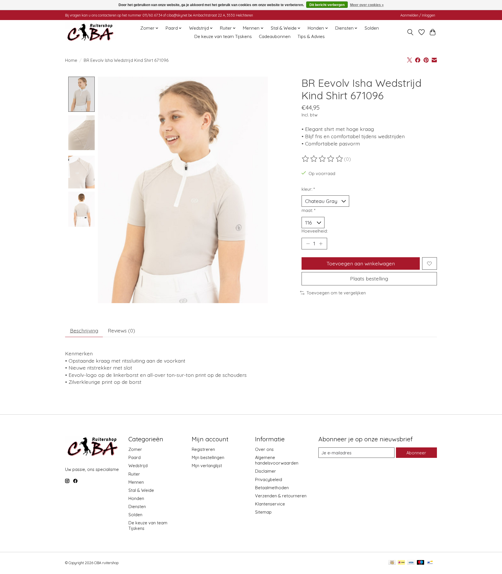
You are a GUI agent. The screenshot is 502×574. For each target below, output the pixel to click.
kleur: (308, 189)
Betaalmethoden (272, 487)
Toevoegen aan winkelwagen (361, 263)
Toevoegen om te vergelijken (336, 293)
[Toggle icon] (410, 32)
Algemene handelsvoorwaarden (276, 460)
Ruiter (134, 474)
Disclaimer (265, 471)
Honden (136, 498)
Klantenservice (270, 504)
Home (71, 60)
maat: (308, 210)
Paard (134, 457)
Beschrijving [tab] (84, 330)
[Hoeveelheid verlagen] (308, 244)
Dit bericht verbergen (327, 5)
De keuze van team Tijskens (223, 36)
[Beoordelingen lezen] (323, 159)
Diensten (137, 506)
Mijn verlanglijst (207, 465)
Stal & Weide (141, 490)
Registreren (203, 449)
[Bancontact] (430, 563)
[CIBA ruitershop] (90, 32)
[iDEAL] (401, 563)
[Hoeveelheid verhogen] (321, 244)
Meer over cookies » (367, 5)
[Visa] (411, 563)
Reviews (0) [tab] (121, 330)
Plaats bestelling (369, 278)
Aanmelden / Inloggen (417, 15)
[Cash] (392, 563)
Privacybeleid (268, 479)
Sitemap (263, 512)
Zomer (135, 449)
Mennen (136, 482)
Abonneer (416, 453)
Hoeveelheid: (315, 231)
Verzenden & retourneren (280, 496)
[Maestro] (420, 563)
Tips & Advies (311, 36)
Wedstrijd (138, 465)
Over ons (264, 449)
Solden (372, 28)
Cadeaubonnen (275, 36)
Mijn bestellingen (208, 457)
